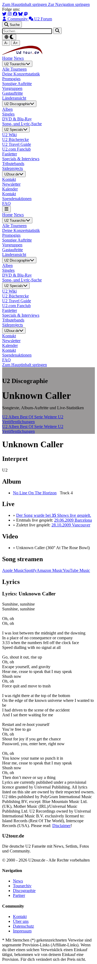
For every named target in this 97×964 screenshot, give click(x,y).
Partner (19, 895)
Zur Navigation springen (69, 4)
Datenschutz (23, 926)
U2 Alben (11, 417)
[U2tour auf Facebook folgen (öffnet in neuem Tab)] (15, 14)
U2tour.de (11, 174)
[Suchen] (57, 31)
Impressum (22, 931)
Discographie (24, 890)
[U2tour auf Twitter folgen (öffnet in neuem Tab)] (5, 14)
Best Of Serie (32, 417)
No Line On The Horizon (35, 493)
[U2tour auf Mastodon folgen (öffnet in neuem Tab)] (26, 14)
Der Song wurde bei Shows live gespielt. (53, 515)
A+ (15, 43)
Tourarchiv (22, 885)
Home (7, 58)
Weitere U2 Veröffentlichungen (32, 419)
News (19, 58)
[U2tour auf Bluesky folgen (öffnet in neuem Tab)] (21, 14)
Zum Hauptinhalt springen (25, 4)
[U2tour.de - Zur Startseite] (22, 53)
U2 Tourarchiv (15, 64)
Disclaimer (61, 825)
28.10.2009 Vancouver (70, 525)
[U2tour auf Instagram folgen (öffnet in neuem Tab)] (10, 14)
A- (6, 43)
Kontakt (20, 916)
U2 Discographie (17, 104)
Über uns (21, 921)
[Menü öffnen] (6, 209)
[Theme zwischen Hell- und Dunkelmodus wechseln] (9, 37)
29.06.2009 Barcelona (73, 520)
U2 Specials (13, 130)
